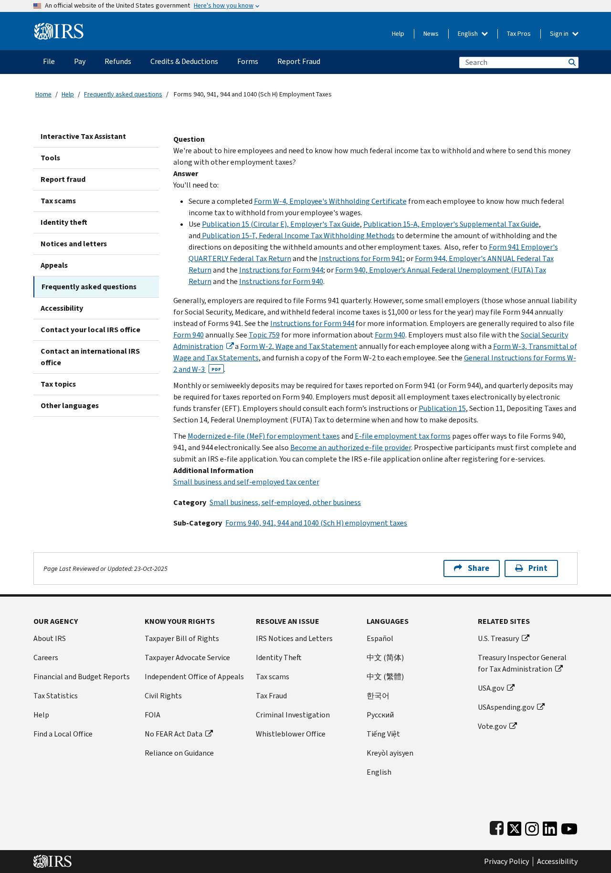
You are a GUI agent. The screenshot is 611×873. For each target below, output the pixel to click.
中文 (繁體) (385, 677)
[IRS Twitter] (514, 826)
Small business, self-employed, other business (285, 502)
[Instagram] (532, 826)
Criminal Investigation (293, 715)
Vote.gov (492, 726)
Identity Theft (279, 657)
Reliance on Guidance (179, 753)
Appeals (54, 265)
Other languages (70, 405)
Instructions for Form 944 (281, 270)
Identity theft (64, 222)
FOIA (152, 715)
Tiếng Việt (383, 734)
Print (538, 568)
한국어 (378, 696)
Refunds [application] (118, 61)
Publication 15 (442, 408)
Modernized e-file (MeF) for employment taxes (264, 436)
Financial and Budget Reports (81, 677)
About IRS (49, 638)
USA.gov (491, 688)
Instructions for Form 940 (281, 281)
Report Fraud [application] (298, 61)
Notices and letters (74, 244)
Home (43, 94)
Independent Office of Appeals (194, 677)
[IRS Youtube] (569, 826)
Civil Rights (163, 696)
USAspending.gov (506, 707)
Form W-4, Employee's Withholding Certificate (330, 201)
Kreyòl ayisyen (390, 753)
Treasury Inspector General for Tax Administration (522, 663)
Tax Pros (519, 33)
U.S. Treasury (498, 638)
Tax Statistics (55, 696)
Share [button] (478, 568)
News (431, 33)
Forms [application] (247, 61)
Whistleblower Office (291, 734)
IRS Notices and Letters (294, 638)
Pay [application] (79, 61)
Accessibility (62, 308)
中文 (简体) (385, 657)
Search (571, 62)
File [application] (49, 61)
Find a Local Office (63, 734)
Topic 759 (264, 335)
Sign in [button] (560, 33)
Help (398, 33)
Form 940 (188, 335)
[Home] (59, 27)
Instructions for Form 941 (361, 258)
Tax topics (58, 384)
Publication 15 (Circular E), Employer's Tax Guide (281, 224)
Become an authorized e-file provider (350, 447)
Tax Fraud (271, 696)
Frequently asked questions (123, 94)
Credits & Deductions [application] (184, 61)
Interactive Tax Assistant (83, 136)
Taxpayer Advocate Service (187, 657)
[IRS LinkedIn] (550, 826)
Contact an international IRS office (90, 357)
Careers (45, 657)
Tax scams (58, 201)
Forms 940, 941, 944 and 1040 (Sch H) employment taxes (316, 523)
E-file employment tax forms (403, 436)
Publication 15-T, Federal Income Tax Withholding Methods (297, 236)
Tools (50, 158)
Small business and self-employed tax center (246, 482)
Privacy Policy (506, 861)
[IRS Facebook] (497, 826)
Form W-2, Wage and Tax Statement (299, 346)
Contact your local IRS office (90, 330)
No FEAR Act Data (173, 734)
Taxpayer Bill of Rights (182, 638)
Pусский (380, 715)
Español (380, 638)
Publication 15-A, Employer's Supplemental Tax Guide (451, 224)
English (468, 33)
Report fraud (63, 179)
